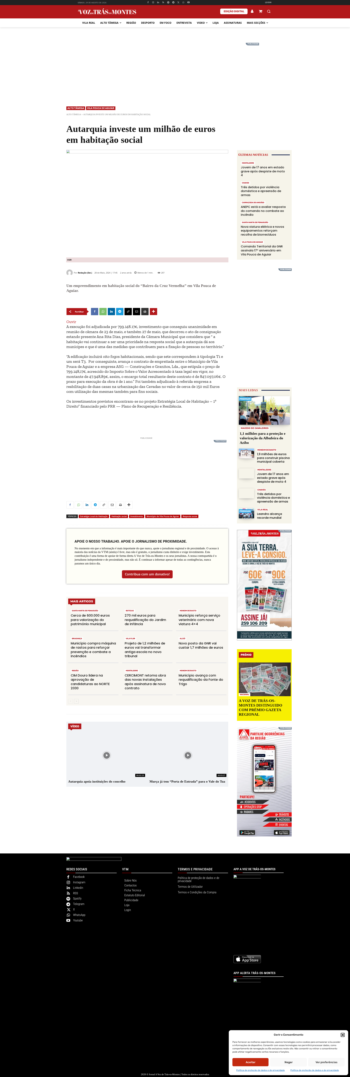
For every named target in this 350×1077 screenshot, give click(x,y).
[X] (178, 3)
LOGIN (268, 2)
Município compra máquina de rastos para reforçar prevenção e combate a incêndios (93, 649)
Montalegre (132, 671)
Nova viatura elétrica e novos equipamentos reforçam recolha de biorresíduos (262, 231)
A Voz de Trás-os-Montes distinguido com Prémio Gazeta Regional (260, 708)
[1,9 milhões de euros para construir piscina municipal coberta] (246, 454)
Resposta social (190, 516)
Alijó (182, 639)
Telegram (78, 904)
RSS (75, 893)
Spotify (77, 898)
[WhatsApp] (183, 3)
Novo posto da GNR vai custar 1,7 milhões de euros (201, 645)
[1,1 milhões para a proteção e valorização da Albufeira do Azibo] (264, 410)
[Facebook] (148, 3)
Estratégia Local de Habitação (94, 516)
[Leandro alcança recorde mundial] (246, 513)
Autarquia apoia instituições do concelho (96, 781)
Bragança (77, 639)
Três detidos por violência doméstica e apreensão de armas (261, 191)
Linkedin (78, 888)
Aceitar (250, 1062)
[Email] (136, 311)
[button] (343, 1035)
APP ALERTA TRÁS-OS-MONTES (255, 973)
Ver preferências (326, 1062)
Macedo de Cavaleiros (255, 428)
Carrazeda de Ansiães (253, 203)
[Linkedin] (158, 3)
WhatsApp (79, 915)
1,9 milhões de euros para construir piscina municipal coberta (273, 458)
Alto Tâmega (75, 108)
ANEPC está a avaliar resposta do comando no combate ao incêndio (263, 211)
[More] (153, 311)
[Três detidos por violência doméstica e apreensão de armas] (246, 493)
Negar (289, 1062)
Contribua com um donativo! (147, 574)
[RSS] (163, 3)
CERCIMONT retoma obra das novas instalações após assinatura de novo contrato (145, 681)
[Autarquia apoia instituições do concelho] (106, 755)
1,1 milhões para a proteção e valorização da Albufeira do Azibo (262, 438)
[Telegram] (173, 3)
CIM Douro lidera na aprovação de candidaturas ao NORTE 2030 (90, 681)
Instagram (79, 882)
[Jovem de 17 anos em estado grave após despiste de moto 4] (246, 473)
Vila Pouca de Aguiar (100, 108)
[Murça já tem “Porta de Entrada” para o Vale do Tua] (187, 755)
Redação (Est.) (85, 272)
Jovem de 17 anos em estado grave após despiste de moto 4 (263, 171)
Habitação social (119, 516)
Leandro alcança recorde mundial (269, 516)
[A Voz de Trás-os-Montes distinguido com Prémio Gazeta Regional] (265, 679)
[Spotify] (168, 3)
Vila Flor (130, 639)
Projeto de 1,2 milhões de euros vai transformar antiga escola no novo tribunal (145, 649)
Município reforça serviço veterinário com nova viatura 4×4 (199, 619)
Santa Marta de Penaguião (85, 611)
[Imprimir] (145, 311)
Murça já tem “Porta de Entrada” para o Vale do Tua (187, 781)
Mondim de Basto (188, 611)
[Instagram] (153, 3)
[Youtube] (188, 3)
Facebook (79, 877)
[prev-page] (70, 701)
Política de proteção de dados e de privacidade (260, 1070)
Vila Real (262, 510)
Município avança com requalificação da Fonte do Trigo (201, 679)
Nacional (244, 694)
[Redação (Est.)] (70, 272)
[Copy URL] (128, 311)
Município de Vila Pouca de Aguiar (163, 516)
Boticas (130, 611)
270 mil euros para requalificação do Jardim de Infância (145, 619)
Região (75, 671)
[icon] (260, 11)
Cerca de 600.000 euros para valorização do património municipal (90, 619)
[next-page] (76, 701)
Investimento (136, 516)
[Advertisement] (175, 68)
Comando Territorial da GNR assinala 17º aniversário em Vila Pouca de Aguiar (262, 250)
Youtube (78, 920)
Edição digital (234, 11)
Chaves (245, 183)
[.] (252, 11)
